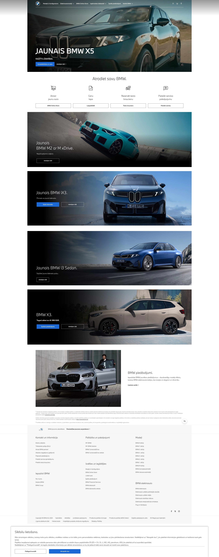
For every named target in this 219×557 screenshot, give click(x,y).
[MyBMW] (173, 3)
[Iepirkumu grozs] (177, 3)
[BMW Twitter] (175, 511)
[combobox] (184, 421)
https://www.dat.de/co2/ (82, 419)
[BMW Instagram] (179, 511)
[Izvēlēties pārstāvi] (181, 3)
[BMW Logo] (38, 3)
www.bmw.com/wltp (50, 414)
